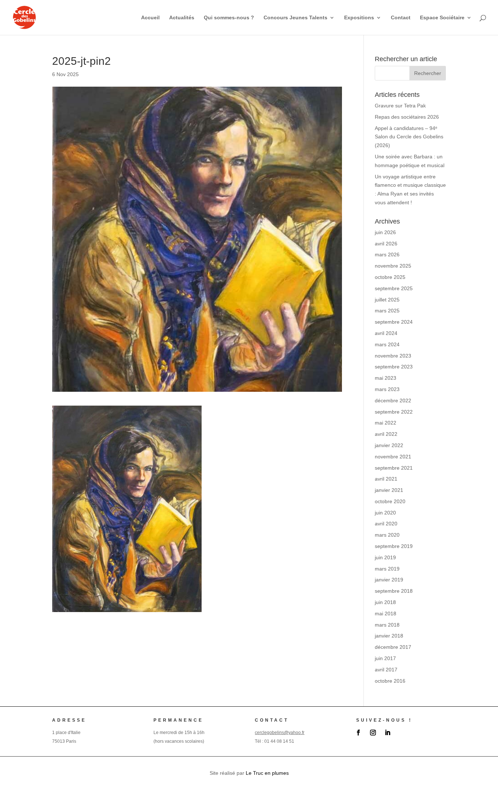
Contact (401, 17)
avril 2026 (386, 243)
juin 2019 (385, 557)
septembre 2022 (394, 412)
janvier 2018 (389, 636)
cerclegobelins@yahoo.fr (279, 732)
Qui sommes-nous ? (229, 17)
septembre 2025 (394, 288)
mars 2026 (387, 254)
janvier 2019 (389, 580)
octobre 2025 (390, 277)
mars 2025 (387, 310)
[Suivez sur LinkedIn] (387, 732)
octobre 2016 (390, 681)
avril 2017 (386, 669)
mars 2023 (387, 389)
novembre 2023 (393, 356)
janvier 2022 (389, 445)
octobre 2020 (390, 501)
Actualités (181, 17)
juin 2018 (385, 602)
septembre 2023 (394, 367)
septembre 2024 (394, 322)
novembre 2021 (393, 456)
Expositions (359, 17)
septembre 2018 (394, 591)
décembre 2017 (393, 647)
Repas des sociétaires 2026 (407, 117)
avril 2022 (386, 434)
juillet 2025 (387, 300)
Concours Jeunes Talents (295, 17)
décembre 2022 (393, 400)
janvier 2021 (389, 490)
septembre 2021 (394, 468)
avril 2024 (386, 333)
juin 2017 (385, 658)
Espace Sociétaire (442, 17)
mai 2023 (385, 378)
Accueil (150, 17)
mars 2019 (387, 569)
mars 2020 (387, 535)
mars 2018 (387, 625)
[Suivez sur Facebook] (358, 732)
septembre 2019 (394, 546)
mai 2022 (385, 423)
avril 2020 (386, 523)
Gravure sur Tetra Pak (400, 106)
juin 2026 (385, 232)
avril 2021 (386, 479)
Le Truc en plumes (267, 773)
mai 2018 (385, 613)
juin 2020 (385, 513)
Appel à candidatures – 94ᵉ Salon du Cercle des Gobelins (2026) (409, 137)
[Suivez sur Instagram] (373, 732)
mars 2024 (387, 344)
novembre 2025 (393, 266)
